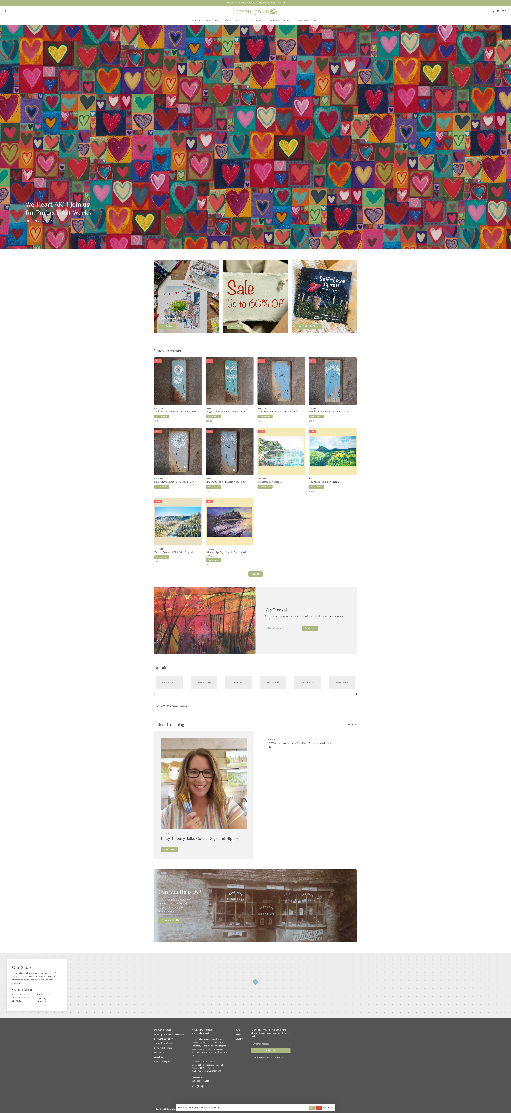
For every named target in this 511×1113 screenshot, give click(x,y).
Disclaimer (159, 1052)
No (319, 1108)
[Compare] (498, 11)
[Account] (493, 11)
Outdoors (273, 20)
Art (247, 20)
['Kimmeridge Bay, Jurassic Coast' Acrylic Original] (230, 522)
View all (255, 574)
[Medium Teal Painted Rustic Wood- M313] (178, 381)
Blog (238, 1030)
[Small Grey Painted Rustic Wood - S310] (178, 452)
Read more (169, 849)
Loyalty (239, 1039)
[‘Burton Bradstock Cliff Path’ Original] (178, 522)
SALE (316, 20)
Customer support (163, 1061)
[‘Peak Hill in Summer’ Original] (333, 452)
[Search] (6, 11)
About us (158, 1057)
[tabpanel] (169, 682)
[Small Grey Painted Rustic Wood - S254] (230, 452)
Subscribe (310, 628)
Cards (237, 20)
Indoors (259, 20)
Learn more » (328, 1108)
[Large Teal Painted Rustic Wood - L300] (230, 381)
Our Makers (212, 20)
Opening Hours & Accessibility (169, 1034)
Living (287, 20)
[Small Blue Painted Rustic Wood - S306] (333, 381)
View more (352, 725)
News (238, 1034)
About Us (195, 20)
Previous (154, 694)
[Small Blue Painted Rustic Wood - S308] (281, 381)
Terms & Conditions (164, 1043)
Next (356, 694)
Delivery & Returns (163, 1030)
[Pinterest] (202, 1087)
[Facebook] (193, 1087)
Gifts (226, 20)
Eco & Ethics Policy (163, 1039)
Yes (312, 1108)
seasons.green (179, 706)
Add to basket (161, 416)
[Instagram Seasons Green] (198, 1087)
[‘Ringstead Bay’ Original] (281, 452)
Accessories (302, 20)
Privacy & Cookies (163, 1048)
